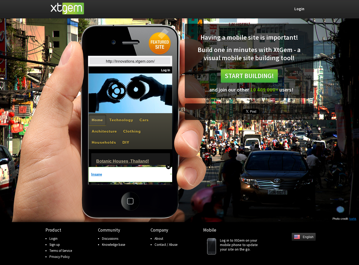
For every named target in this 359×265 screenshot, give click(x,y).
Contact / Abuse (166, 244)
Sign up (54, 244)
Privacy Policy (59, 256)
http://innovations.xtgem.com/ (130, 61)
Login (53, 238)
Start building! (249, 76)
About (159, 238)
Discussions (110, 238)
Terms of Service (60, 250)
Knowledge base (113, 244)
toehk (352, 218)
